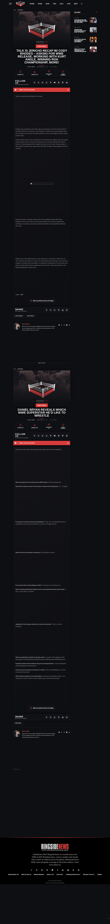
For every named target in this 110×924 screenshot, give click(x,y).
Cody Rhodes (19, 315)
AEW (47, 4)
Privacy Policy (88, 874)
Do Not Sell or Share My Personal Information (55, 882)
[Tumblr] (58, 870)
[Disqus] (41, 794)
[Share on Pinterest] (58, 310)
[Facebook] (34, 82)
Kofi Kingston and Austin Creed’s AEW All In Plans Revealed (80, 21)
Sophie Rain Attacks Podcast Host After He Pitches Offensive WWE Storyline (80, 31)
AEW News (76, 17)
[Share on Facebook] (46, 310)
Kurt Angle (30, 315)
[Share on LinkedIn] (54, 310)
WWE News (41, 46)
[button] (81, 3)
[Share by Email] (66, 310)
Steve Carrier (31, 66)
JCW (68, 4)
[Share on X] (50, 310)
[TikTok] (73, 870)
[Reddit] (66, 82)
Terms (99, 874)
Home (32, 4)
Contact (59, 874)
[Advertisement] (26, 206)
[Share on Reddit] (62, 310)
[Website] (59, 325)
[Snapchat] (62, 82)
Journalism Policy (73, 874)
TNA (54, 4)
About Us (50, 874)
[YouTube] (54, 82)
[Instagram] (58, 82)
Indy (76, 4)
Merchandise (39, 874)
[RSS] (79, 870)
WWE (40, 4)
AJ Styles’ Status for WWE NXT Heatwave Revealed (80, 40)
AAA (61, 4)
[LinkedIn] (46, 82)
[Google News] (42, 82)
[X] (38, 82)
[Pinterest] (50, 82)
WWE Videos (77, 27)
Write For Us (26, 874)
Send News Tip (13, 874)
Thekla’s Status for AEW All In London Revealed (80, 50)
